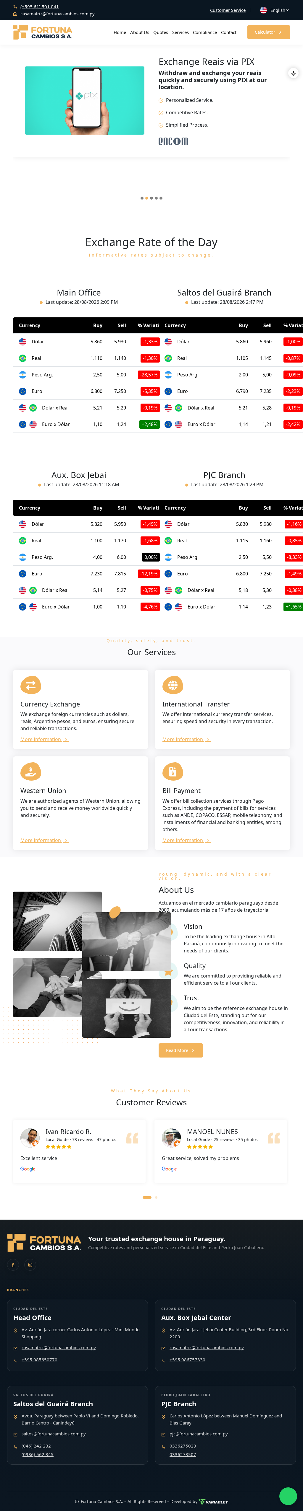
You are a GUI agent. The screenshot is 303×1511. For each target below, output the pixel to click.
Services (180, 32)
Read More (177, 1050)
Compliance (205, 32)
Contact (228, 32)
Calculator (265, 32)
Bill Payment (181, 790)
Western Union (43, 790)
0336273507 (183, 1454)
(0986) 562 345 (38, 1454)
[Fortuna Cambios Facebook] (13, 1265)
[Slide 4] (156, 198)
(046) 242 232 (36, 1446)
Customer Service (228, 10)
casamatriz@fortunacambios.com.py (57, 14)
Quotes (160, 32)
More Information (41, 739)
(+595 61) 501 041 (39, 6)
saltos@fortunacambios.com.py (54, 1434)
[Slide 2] (146, 198)
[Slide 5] (160, 198)
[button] (147, 1196)
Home (120, 32)
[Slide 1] (142, 198)
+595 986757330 (187, 1359)
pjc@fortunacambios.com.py (199, 1434)
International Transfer (196, 703)
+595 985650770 (39, 1359)
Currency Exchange (50, 703)
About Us (139, 32)
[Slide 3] (151, 198)
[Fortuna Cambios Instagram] (30, 1265)
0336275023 (183, 1446)
